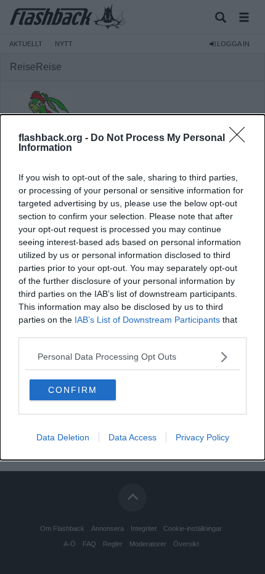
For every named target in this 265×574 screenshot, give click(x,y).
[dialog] (132, 287)
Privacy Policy (202, 437)
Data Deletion (62, 437)
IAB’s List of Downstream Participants (147, 320)
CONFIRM (72, 390)
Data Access (132, 437)
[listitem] (132, 356)
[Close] (241, 138)
